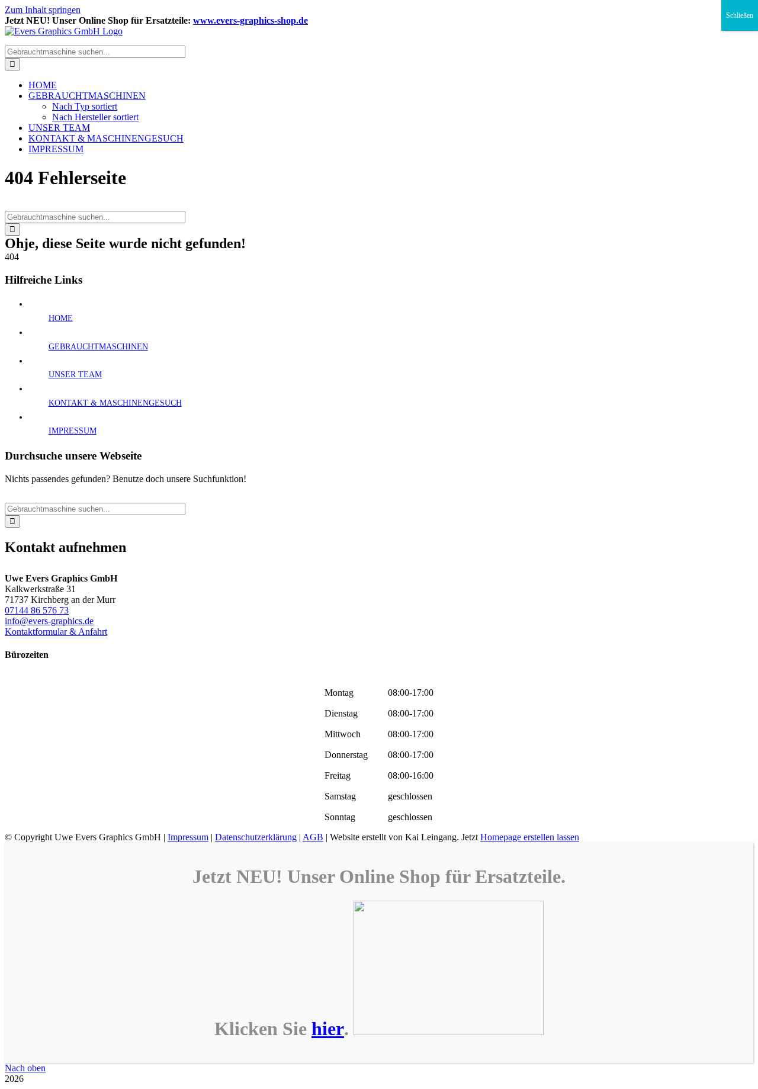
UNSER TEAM (75, 374)
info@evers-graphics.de (49, 621)
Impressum (188, 837)
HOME (61, 318)
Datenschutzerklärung (256, 837)
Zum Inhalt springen (43, 10)
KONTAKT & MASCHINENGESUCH (115, 403)
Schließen (739, 15)
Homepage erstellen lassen (529, 837)
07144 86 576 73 (37, 610)
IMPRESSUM (73, 430)
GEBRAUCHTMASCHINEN (98, 346)
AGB (313, 837)
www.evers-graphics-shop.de (250, 20)
